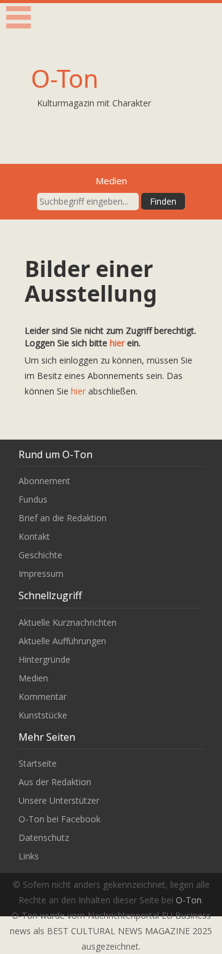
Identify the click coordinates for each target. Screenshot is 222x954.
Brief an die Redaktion (62, 518)
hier (117, 343)
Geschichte (40, 555)
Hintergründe (44, 659)
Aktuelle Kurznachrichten (67, 622)
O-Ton (65, 78)
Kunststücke (42, 715)
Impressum (41, 573)
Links (28, 856)
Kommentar (42, 696)
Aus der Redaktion (54, 782)
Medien (33, 678)
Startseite (37, 763)
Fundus (32, 499)
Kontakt (34, 536)
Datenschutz (43, 837)
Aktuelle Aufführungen (62, 641)
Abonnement (44, 481)
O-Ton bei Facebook (59, 819)
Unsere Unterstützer (58, 800)
